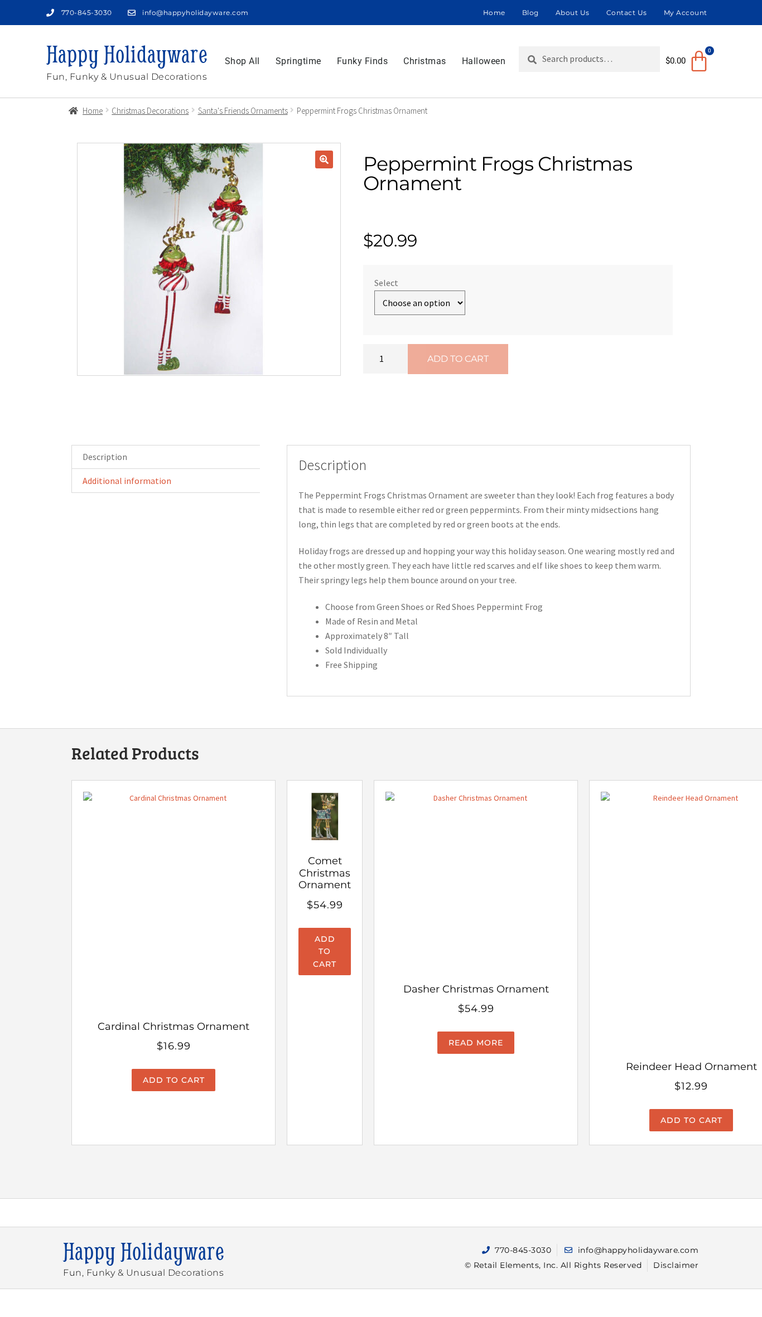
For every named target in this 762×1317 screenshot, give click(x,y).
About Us (573, 12)
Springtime (298, 61)
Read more (475, 1043)
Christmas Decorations (150, 110)
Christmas (424, 61)
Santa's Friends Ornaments (243, 110)
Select (386, 282)
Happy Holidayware (127, 54)
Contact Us (626, 12)
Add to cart (458, 359)
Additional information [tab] (127, 480)
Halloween (484, 61)
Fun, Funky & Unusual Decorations (126, 76)
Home (494, 12)
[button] (324, 159)
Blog (530, 12)
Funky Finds (362, 61)
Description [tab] (105, 456)
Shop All (242, 61)
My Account (685, 12)
